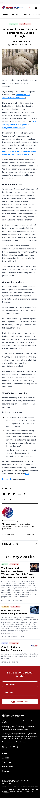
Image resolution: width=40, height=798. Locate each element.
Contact (6, 771)
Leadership (25, 24)
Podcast (6, 607)
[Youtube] (14, 747)
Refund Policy (16, 786)
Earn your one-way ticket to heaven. (14, 742)
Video (5, 643)
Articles (15, 14)
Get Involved (7, 767)
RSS (36, 786)
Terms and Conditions (27, 786)
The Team (6, 762)
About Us (6, 758)
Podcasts (23, 14)
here (27, 474)
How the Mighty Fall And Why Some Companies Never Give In (19, 124)
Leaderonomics (22, 41)
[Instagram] (17, 747)
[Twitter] (7, 747)
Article (13, 24)
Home (4, 753)
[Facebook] (3, 747)
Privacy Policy (6, 786)
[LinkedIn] (10, 747)
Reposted (6, 479)
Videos (31, 14)
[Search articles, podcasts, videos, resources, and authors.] (30, 7)
